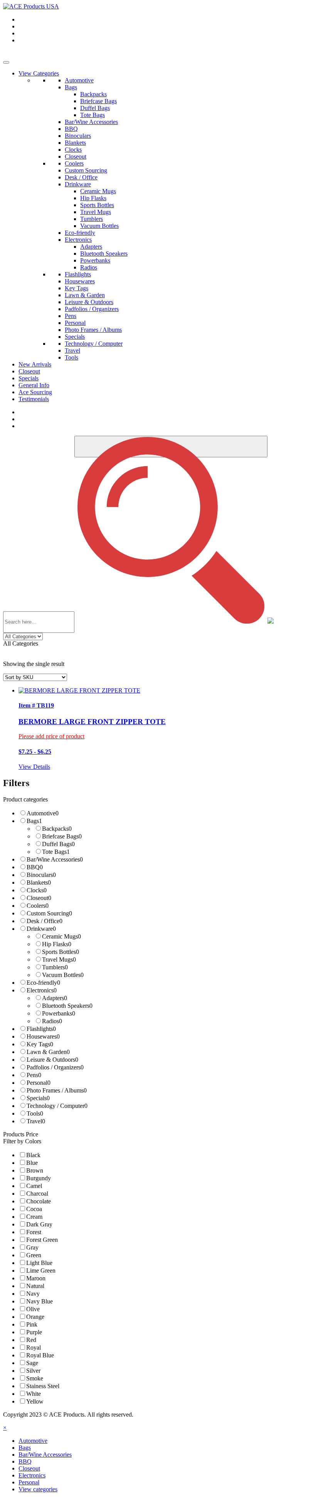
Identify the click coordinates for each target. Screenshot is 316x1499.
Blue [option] (32, 1162)
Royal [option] (33, 1347)
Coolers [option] (38, 905)
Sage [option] (32, 1363)
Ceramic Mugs (98, 191)
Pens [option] (34, 1075)
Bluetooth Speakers (104, 253)
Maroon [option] (35, 1278)
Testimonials (33, 399)
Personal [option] (38, 1082)
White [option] (33, 1393)
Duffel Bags (95, 108)
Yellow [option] (35, 1401)
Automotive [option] (43, 813)
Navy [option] (33, 1293)
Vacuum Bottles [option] (63, 975)
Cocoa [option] (34, 1209)
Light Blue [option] (39, 1263)
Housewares (80, 281)
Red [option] (31, 1340)
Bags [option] (34, 821)
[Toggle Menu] (6, 62)
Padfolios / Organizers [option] (55, 1067)
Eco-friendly (80, 232)
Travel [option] (36, 1121)
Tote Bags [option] (56, 851)
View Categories (38, 73)
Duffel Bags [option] (58, 844)
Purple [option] (34, 1332)
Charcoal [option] (37, 1193)
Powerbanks (95, 260)
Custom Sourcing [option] (49, 913)
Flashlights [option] (41, 1029)
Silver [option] (33, 1370)
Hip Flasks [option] (56, 944)
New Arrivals (34, 364)
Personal (75, 323)
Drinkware (78, 184)
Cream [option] (34, 1216)
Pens (70, 316)
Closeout (75, 156)
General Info (33, 385)
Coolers (74, 163)
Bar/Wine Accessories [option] (55, 859)
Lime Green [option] (40, 1270)
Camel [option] (34, 1186)
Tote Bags (92, 115)
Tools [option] (35, 1113)
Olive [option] (33, 1309)
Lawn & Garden (85, 295)
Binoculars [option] (41, 875)
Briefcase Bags (98, 101)
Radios (88, 267)
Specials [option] (38, 1098)
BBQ (71, 128)
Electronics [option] (42, 990)
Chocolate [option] (38, 1201)
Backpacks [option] (57, 828)
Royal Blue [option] (40, 1355)
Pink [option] (31, 1324)
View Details (34, 766)
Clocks (73, 149)
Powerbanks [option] (58, 1013)
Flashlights (78, 274)
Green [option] (33, 1255)
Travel (72, 350)
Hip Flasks (93, 198)
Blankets (75, 142)
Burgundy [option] (38, 1178)
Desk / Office (81, 177)
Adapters (91, 246)
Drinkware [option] (41, 928)
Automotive (79, 80)
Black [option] (33, 1155)
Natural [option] (35, 1286)
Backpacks (93, 94)
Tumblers (91, 219)
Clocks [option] (37, 890)
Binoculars (78, 135)
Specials (75, 336)
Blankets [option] (39, 882)
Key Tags (76, 288)
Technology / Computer (94, 343)
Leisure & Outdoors (89, 302)
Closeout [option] (39, 898)
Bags (71, 87)
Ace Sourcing (35, 392)
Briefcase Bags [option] (62, 836)
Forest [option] (33, 1232)
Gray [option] (32, 1247)
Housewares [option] (43, 1036)
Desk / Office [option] (44, 921)
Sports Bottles (97, 205)
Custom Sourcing (86, 170)
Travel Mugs (95, 212)
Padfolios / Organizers (92, 309)
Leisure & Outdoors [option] (52, 1059)
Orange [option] (35, 1316)
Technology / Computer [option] (57, 1106)
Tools (71, 357)
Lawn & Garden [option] (48, 1052)
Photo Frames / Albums (93, 329)
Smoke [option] (34, 1378)
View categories (37, 1489)
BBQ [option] (35, 867)
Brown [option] (34, 1170)
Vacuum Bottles (99, 226)
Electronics (78, 239)
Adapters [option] (54, 998)
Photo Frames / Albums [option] (57, 1090)
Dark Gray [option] (39, 1224)
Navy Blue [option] (39, 1301)
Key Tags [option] (40, 1044)
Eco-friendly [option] (43, 982)
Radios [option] (52, 1021)
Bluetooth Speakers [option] (67, 1005)
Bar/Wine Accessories (91, 122)
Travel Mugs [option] (59, 959)
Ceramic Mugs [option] (61, 936)
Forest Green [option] (42, 1239)
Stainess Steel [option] (42, 1386)
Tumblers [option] (55, 967)
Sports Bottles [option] (60, 952)
